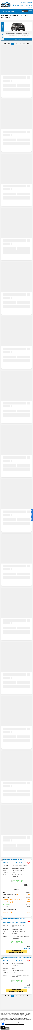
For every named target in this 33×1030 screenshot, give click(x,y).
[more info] (16, 859)
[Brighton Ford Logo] (6, 6)
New (2, 26)
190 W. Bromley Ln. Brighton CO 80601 (23, 6)
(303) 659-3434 (27, 2)
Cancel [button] (7, 1028)
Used (2, 36)
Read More (18, 39)
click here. (11, 1019)
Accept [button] (2, 1027)
